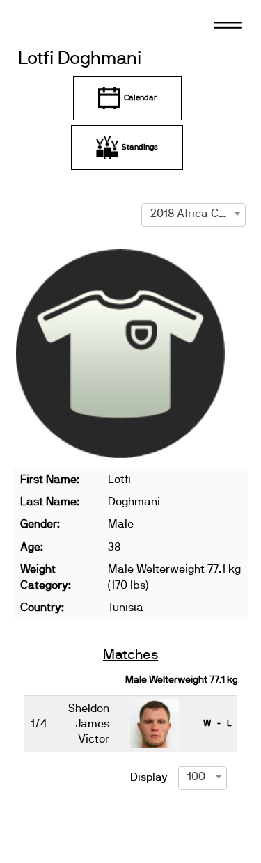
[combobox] (193, 213)
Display (149, 777)
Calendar (140, 98)
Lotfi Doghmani (79, 59)
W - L (217, 723)
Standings (140, 147)
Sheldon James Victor (88, 724)
